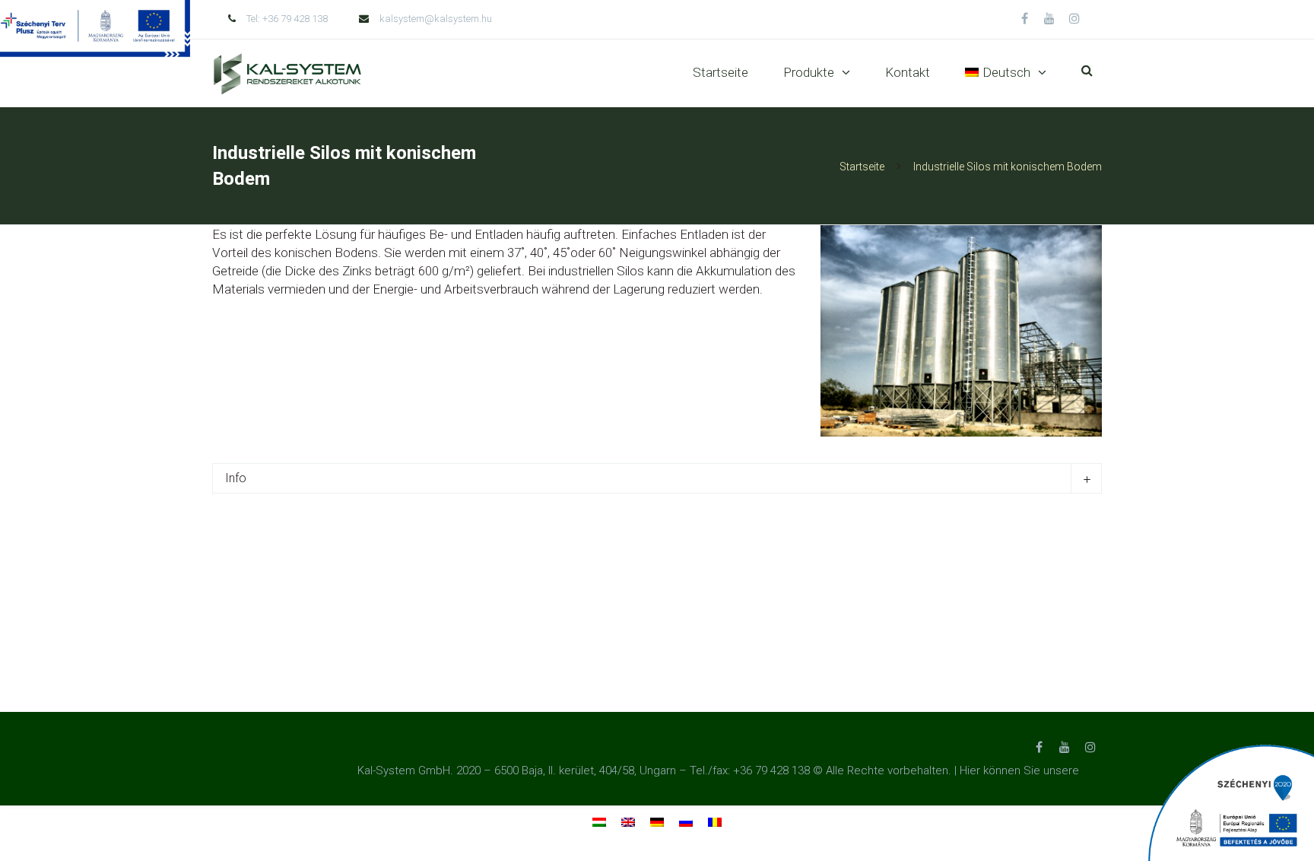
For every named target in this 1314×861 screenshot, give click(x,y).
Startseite (720, 72)
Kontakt (907, 72)
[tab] (657, 478)
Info (235, 478)
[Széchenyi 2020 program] (1230, 802)
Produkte (808, 72)
